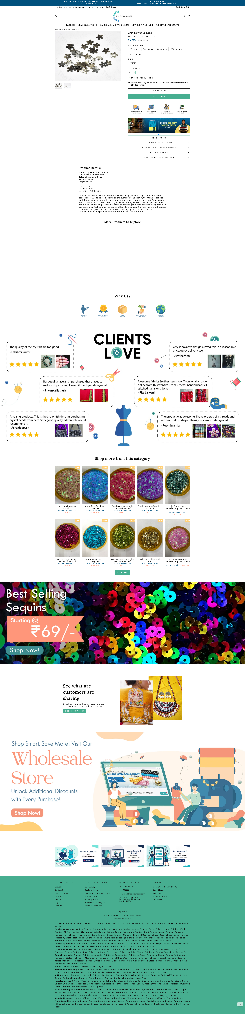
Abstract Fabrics (81, 946)
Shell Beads (123, 969)
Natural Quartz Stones (89, 992)
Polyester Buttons (160, 975)
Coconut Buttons (124, 975)
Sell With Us (60, 896)
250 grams (176, 49)
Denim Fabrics (181, 935)
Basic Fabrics (118, 960)
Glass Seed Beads (72, 966)
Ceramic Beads (96, 972)
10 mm (133, 63)
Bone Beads (150, 969)
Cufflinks (118, 978)
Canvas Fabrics (150, 935)
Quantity (134, 69)
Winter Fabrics (79, 963)
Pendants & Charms (126, 992)
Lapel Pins (141, 978)
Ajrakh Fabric (145, 940)
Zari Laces (105, 1004)
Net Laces (159, 1004)
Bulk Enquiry (90, 887)
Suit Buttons (108, 975)
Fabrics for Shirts (82, 949)
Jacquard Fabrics (133, 932)
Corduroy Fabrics (132, 935)
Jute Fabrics (166, 935)
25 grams (134, 49)
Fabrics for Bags (137, 955)
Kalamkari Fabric (133, 937)
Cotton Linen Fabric (135, 923)
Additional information (159, 157)
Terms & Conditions (93, 906)
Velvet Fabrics (166, 932)
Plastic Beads (95, 969)
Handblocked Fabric (175, 937)
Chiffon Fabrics (71, 932)
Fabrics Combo (75, 923)
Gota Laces (117, 1004)
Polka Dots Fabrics (100, 943)
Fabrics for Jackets (92, 955)
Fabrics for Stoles (63, 958)
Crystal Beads (105, 966)
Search (58, 899)
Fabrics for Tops (101, 949)
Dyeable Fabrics (102, 960)
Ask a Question (159, 152)
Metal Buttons (72, 975)
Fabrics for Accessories (116, 955)
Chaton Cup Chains (65, 983)
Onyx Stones (133, 989)
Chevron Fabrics (63, 946)
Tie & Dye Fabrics (81, 940)
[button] (158, 134)
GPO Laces (130, 1004)
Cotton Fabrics (83, 929)
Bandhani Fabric (63, 940)
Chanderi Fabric (94, 937)
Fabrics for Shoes (155, 955)
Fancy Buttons (96, 978)
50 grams (148, 49)
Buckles (108, 978)
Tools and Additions (115, 998)
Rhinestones (129, 983)
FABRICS (70, 25)
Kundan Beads (62, 972)
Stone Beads (143, 972)
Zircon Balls (152, 992)
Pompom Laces (182, 1001)
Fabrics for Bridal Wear (131, 952)
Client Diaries (158, 893)
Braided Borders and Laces (103, 1001)
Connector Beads (99, 995)
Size (130, 59)
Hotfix (119, 983)
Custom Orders (91, 890)
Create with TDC (160, 896)
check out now (74, 711)
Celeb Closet (158, 890)
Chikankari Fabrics (153, 937)
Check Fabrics (147, 943)
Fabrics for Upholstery (76, 952)
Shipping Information (159, 143)
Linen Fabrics (171, 929)
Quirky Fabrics (127, 946)
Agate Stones (148, 989)
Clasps (141, 992)
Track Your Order (95, 7)
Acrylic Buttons (141, 975)
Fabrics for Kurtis (139, 949)
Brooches (129, 978)
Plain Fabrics (117, 943)
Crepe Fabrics (115, 932)
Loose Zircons (144, 983)
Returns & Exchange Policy (159, 147)
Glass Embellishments (129, 981)
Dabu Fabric (131, 940)
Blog (56, 902)
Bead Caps (132, 995)
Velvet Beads (112, 972)
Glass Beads (89, 966)
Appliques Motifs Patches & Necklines (95, 983)
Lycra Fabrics (99, 935)
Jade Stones (103, 989)
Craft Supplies (96, 986)
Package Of (136, 45)
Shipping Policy (91, 899)
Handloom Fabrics (83, 960)
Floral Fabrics (82, 943)
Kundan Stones (117, 995)
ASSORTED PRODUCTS (167, 25)
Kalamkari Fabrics (156, 923)
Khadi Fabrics (150, 932)
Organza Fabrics (121, 929)
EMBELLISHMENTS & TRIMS (114, 25)
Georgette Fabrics (102, 929)
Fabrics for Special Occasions (160, 952)
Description (159, 138)
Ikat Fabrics (173, 923)
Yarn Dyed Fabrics (136, 960)
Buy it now (159, 97)
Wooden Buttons (178, 975)
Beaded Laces (91, 1004)
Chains (145, 981)
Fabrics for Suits (157, 958)
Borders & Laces (175, 998)
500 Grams (135, 54)
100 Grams (161, 49)
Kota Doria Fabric (162, 940)
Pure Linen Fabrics (115, 923)
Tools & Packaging (158, 995)
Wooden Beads (79, 972)
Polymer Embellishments (104, 981)
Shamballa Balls (168, 992)
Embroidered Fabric (114, 937)
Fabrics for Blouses (120, 949)
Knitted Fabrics (154, 960)
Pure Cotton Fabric (94, 923)
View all (122, 572)
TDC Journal (158, 899)
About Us (58, 887)
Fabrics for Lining (138, 958)
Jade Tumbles (118, 989)
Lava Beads (108, 992)
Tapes (169, 1004)
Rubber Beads (165, 969)
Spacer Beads (81, 995)
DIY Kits (172, 995)
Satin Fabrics (100, 932)
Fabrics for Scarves (175, 955)
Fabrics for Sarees (175, 958)
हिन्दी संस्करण (111, 7)
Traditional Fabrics (145, 946)
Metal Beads (180, 969)
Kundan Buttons (63, 978)
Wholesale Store (63, 7)
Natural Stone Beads (167, 989)
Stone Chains (181, 981)
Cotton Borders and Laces (131, 1001)
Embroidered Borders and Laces (71, 1001)
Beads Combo (158, 972)
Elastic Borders (145, 1004)
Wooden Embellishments (75, 986)
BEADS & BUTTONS (87, 25)
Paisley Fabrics (179, 943)
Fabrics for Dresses (159, 949)
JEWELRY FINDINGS (142, 25)
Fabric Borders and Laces (159, 1001)
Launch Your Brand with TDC (165, 887)
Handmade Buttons (91, 975)
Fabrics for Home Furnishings (103, 952)
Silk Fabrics (86, 932)
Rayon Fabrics (156, 929)
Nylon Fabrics (84, 935)
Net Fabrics (69, 935)
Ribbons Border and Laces (69, 1004)
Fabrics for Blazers (71, 955)
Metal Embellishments (162, 981)
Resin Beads (110, 969)
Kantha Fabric (116, 940)
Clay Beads (137, 969)
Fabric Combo (171, 960)
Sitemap (58, 906)
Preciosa (174, 983)
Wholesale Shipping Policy (96, 902)
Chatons (156, 983)
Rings (165, 983)
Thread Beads (128, 972)
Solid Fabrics (132, 943)
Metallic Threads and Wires (89, 998)
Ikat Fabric (78, 937)
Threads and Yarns (156, 998)
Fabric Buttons (79, 978)
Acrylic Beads (80, 969)
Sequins (85, 981)
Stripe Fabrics (163, 943)
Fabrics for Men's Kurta (85, 958)
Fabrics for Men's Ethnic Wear (113, 958)
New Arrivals (79, 7)
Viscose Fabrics (140, 929)
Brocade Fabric (99, 940)
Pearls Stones (70, 992)
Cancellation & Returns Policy (98, 893)
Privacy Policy (91, 896)
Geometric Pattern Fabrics (104, 946)
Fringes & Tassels (136, 998)
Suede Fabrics (114, 935)
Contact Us (59, 890)
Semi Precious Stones (84, 989)
